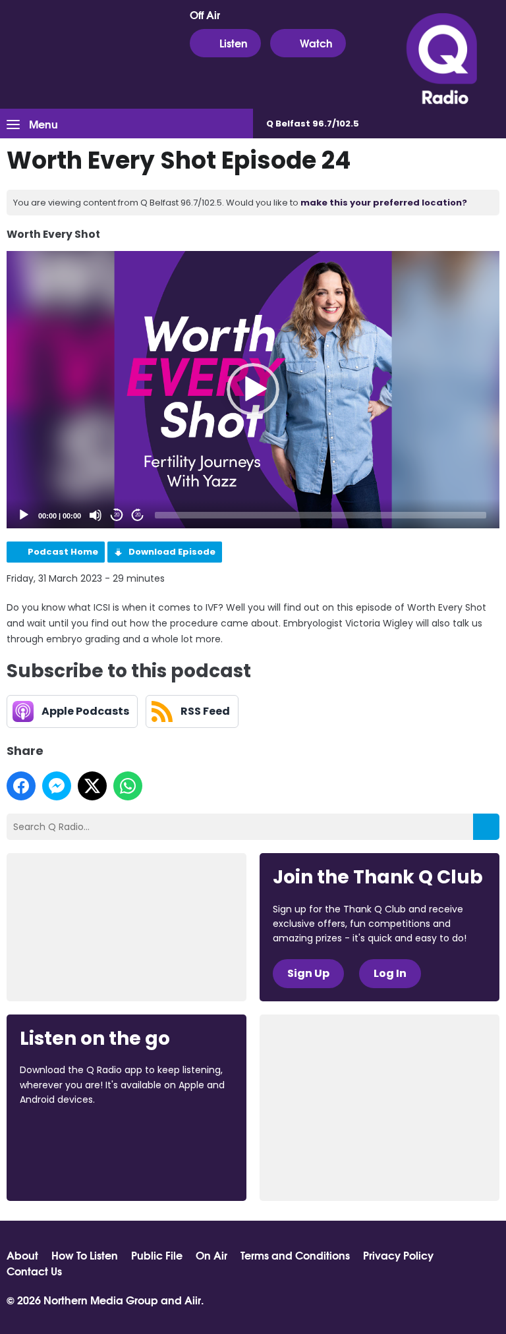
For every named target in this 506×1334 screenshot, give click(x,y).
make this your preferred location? (383, 202)
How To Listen (84, 1255)
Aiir (192, 1299)
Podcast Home (63, 551)
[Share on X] (92, 785)
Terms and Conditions (295, 1255)
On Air (211, 1255)
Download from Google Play (70, 1169)
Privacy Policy (398, 1255)
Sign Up (308, 973)
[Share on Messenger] (56, 785)
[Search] (486, 827)
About (22, 1255)
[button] (253, 389)
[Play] (23, 515)
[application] (253, 389)
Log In (390, 973)
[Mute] (95, 515)
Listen (233, 42)
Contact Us (34, 1271)
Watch (316, 42)
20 (116, 515)
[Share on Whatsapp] (127, 785)
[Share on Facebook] (21, 785)
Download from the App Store (71, 1135)
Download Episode (171, 551)
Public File (157, 1255)
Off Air (205, 14)
